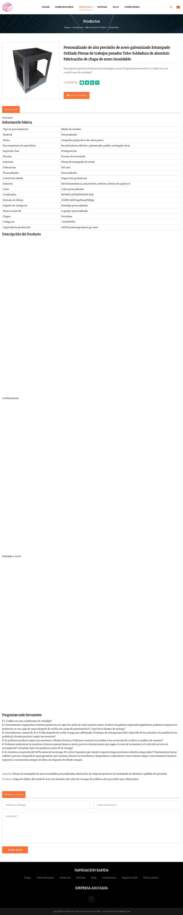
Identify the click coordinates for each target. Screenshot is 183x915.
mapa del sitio (130, 877)
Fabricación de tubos (95, 27)
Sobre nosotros (64, 7)
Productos (85, 7)
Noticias (102, 7)
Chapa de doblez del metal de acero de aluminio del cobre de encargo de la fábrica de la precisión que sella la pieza (76, 779)
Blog (116, 7)
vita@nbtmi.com (123, 911)
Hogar (45, 7)
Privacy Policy (151, 877)
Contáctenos (132, 7)
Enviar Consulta (77, 95)
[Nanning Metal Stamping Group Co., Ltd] (7, 7)
